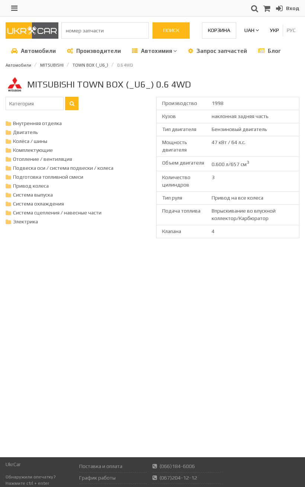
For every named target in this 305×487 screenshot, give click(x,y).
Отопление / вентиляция (42, 159)
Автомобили (38, 51)
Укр (274, 30)
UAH (250, 30)
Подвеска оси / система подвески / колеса (63, 168)
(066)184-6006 (177, 466)
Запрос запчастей (221, 51)
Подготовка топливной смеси (48, 177)
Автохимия (156, 51)
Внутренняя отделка (37, 123)
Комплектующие (33, 150)
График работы (97, 478)
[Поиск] (71, 103)
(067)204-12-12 (178, 478)
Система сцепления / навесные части (57, 213)
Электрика (25, 222)
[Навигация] (14, 8)
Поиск (171, 30)
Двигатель (25, 132)
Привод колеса (31, 186)
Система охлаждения (38, 204)
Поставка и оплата (100, 466)
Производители (98, 51)
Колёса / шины (30, 141)
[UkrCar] (32, 37)
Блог (274, 51)
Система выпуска (33, 195)
